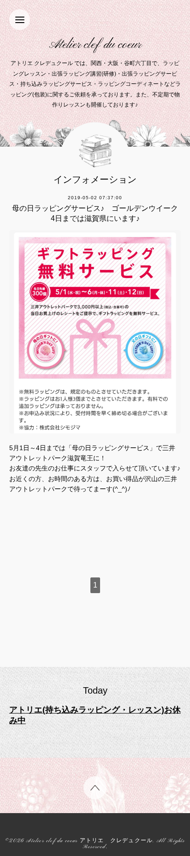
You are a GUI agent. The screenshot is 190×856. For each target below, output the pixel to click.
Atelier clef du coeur (95, 45)
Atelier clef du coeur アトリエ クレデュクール (89, 841)
